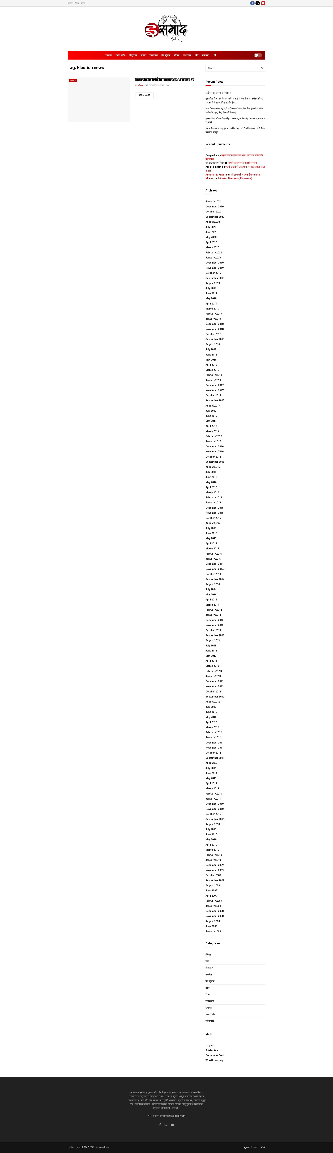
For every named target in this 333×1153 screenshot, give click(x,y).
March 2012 (212, 727)
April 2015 (211, 543)
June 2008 (211, 926)
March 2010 (212, 849)
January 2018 (213, 380)
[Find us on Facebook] (252, 3)
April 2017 (211, 426)
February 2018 (214, 375)
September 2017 (215, 400)
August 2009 (213, 885)
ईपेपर (77, 3)
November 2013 (215, 625)
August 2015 (213, 523)
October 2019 (213, 272)
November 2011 (215, 747)
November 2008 (215, 916)
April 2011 (211, 783)
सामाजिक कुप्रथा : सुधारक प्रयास (242, 162)
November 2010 (215, 809)
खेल (196, 55)
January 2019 (213, 319)
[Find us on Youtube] (263, 3)
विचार (143, 55)
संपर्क (83, 3)
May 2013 (211, 655)
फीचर (176, 55)
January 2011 (213, 798)
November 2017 (215, 390)
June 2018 (211, 354)
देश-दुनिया (165, 55)
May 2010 (211, 839)
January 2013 (213, 676)
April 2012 (211, 722)
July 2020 (211, 227)
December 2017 (215, 385)
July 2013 (211, 645)
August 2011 (213, 763)
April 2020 (211, 242)
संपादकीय (154, 55)
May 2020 (211, 237)
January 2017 (213, 441)
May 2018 (211, 359)
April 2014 (211, 599)
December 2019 (215, 262)
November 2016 (215, 451)
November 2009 (215, 870)
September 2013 (215, 635)
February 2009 (214, 900)
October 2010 (213, 814)
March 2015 (212, 548)
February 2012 (214, 732)
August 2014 (213, 584)
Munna (209, 178)
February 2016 (214, 497)
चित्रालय (133, 55)
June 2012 (211, 712)
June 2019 (211, 293)
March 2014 (212, 604)
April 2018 (211, 365)
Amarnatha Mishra (216, 174)
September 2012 (215, 696)
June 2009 (211, 890)
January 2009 (213, 906)
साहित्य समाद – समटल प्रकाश (219, 92)
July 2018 (211, 349)
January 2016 (213, 502)
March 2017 (212, 431)
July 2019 (211, 288)
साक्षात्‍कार (187, 55)
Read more (146, 95)
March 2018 (212, 370)
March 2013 (212, 666)
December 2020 (215, 206)
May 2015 (211, 538)
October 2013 (213, 630)
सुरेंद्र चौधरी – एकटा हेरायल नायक (245, 174)
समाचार (108, 55)
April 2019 (211, 303)
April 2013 (211, 660)
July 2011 (211, 768)
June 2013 (211, 650)
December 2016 (215, 446)
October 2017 (213, 395)
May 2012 (211, 717)
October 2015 (213, 518)
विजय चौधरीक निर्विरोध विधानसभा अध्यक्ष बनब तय (164, 80)
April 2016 (211, 487)
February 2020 (214, 252)
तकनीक (205, 55)
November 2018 (215, 329)
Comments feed (215, 1055)
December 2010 (215, 803)
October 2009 (213, 875)
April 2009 (211, 895)
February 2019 (214, 313)
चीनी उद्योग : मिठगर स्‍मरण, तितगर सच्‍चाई (234, 178)
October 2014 (213, 574)
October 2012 (213, 691)
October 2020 (213, 211)
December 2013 (215, 620)
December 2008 (215, 911)
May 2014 (211, 594)
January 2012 (213, 737)
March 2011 (212, 788)
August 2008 (213, 921)
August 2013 (213, 640)
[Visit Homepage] (166, 28)
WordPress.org (215, 1060)
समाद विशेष (120, 55)
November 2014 (215, 569)
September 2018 (215, 339)
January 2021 (213, 201)
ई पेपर (208, 954)
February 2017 (214, 436)
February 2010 (214, 855)
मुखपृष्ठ (70, 3)
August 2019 (213, 283)
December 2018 (215, 324)
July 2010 (211, 829)
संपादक (140, 85)
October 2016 (213, 456)
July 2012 (211, 706)
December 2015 (215, 507)
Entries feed (212, 1050)
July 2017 (211, 410)
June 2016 (211, 477)
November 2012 (215, 686)
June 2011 (211, 773)
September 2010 (215, 819)
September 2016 (215, 461)
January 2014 (213, 614)
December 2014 (215, 563)
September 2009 (215, 880)
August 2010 (213, 824)
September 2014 (215, 579)
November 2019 (215, 267)
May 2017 (211, 421)
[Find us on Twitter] (257, 3)
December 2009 (215, 865)
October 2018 (213, 334)
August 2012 (213, 701)
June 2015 (211, 533)
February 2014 (214, 609)
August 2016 (213, 467)
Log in (209, 1045)
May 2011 (211, 778)
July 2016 (211, 472)
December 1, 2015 (155, 85)
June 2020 (211, 232)
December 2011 (215, 742)
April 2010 (211, 844)
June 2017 (211, 416)
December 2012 (215, 681)
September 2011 (215, 758)
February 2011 (214, 793)
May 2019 (211, 298)
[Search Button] (215, 55)
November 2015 (215, 512)
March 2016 (212, 492)
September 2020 (215, 216)
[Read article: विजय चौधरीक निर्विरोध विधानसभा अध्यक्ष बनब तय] (99, 99)
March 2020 (212, 247)
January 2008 (213, 931)
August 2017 (213, 405)
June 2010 (211, 834)
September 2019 (215, 278)
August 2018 (213, 344)
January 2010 (213, 860)
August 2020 (213, 221)
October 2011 (213, 752)
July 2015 (211, 528)
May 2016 (211, 482)
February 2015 (214, 553)
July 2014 (211, 589)
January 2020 (213, 257)
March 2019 (212, 308)
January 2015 (213, 558)
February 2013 (214, 671)
